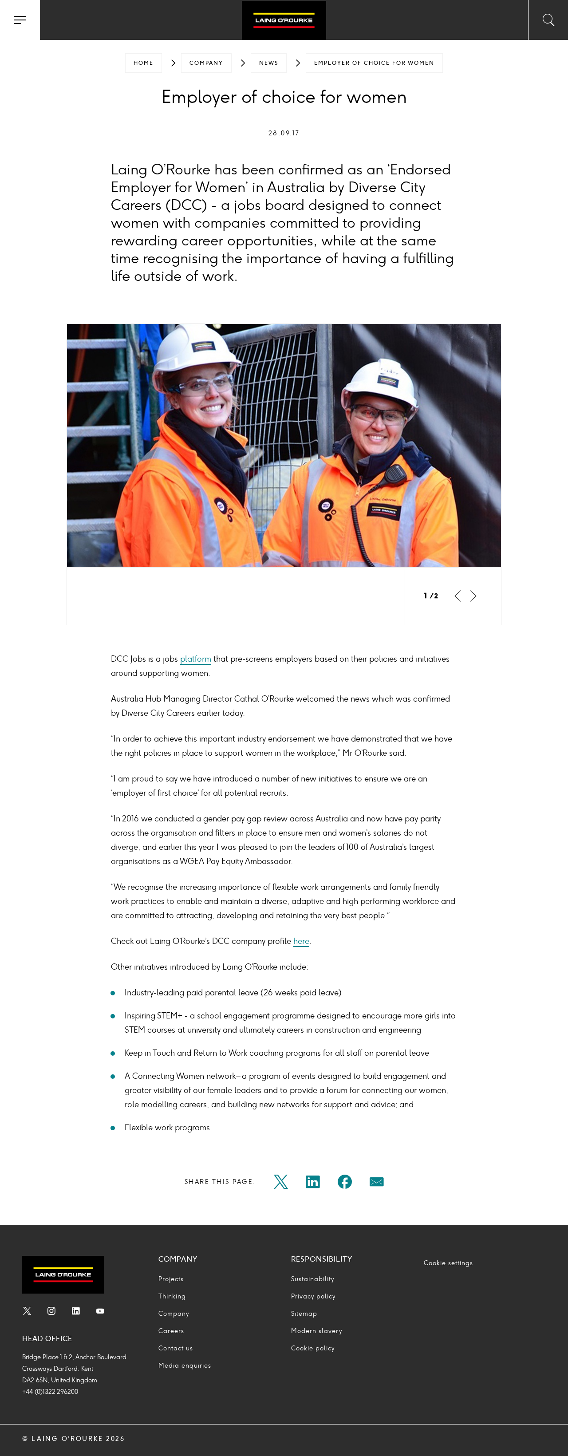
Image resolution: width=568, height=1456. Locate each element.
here (301, 941)
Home (144, 63)
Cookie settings (448, 1263)
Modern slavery (316, 1331)
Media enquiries (184, 1365)
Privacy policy (313, 1296)
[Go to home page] (284, 21)
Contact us (175, 1348)
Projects (171, 1279)
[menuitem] (143, 63)
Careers (171, 1331)
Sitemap (304, 1314)
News (268, 63)
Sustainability (312, 1279)
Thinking (172, 1296)
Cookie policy (313, 1348)
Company (206, 63)
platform (195, 659)
